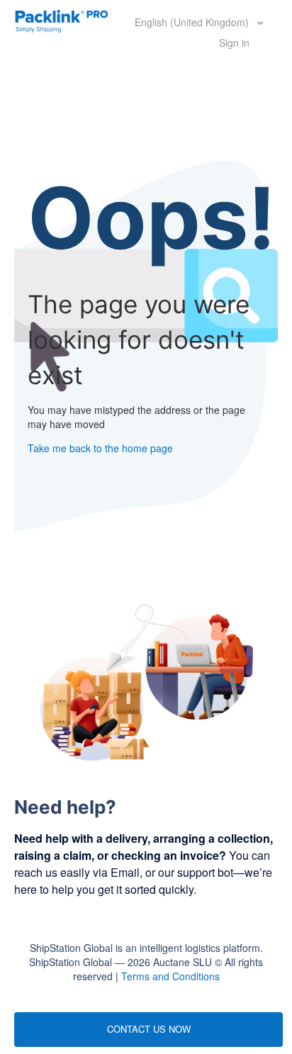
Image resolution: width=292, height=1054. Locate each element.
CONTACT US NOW (149, 1029)
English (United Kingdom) (193, 22)
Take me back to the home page (100, 448)
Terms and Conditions (170, 976)
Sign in (234, 42)
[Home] (61, 20)
